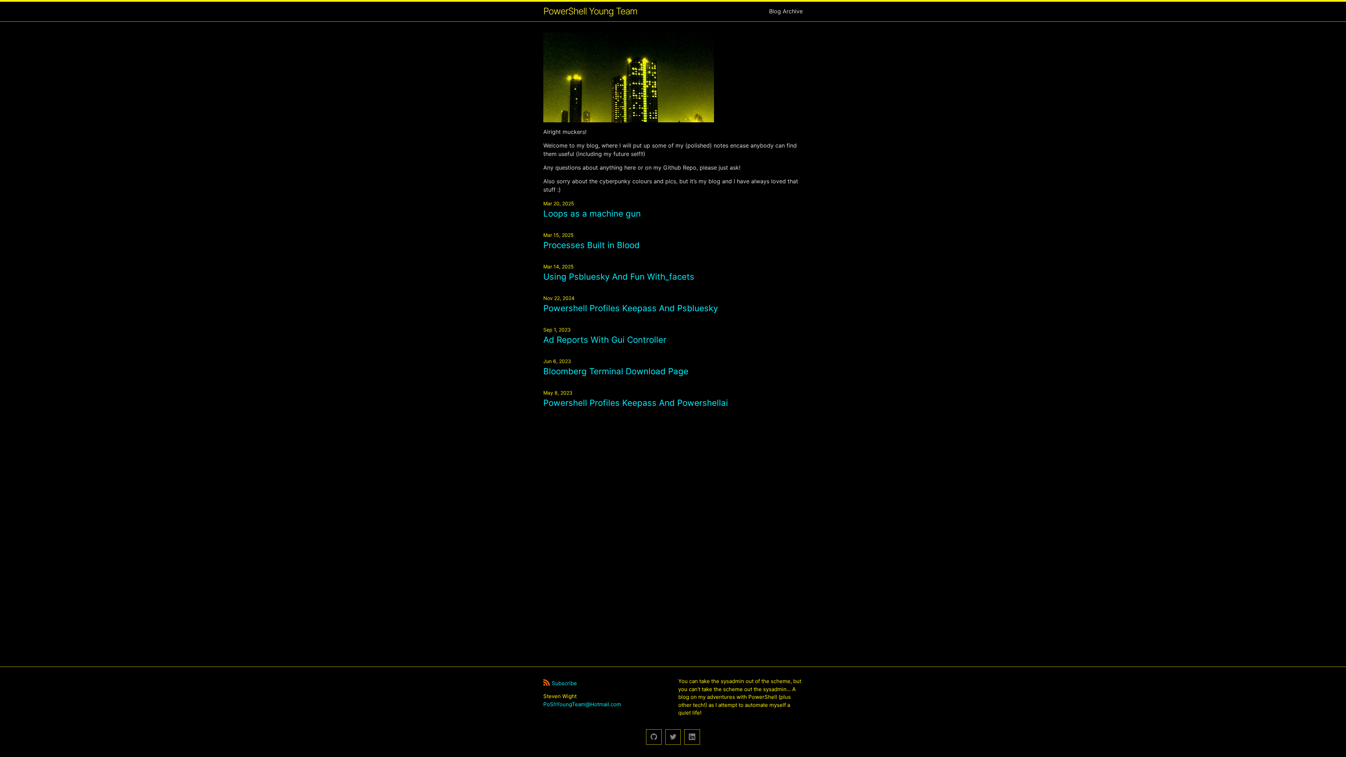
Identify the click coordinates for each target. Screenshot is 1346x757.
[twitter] (673, 737)
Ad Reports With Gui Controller (604, 340)
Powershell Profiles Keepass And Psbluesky (630, 308)
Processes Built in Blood (591, 245)
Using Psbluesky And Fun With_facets (618, 277)
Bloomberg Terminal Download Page (615, 371)
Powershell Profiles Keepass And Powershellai (635, 403)
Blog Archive (786, 11)
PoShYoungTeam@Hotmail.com (582, 704)
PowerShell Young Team (590, 11)
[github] (654, 737)
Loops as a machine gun (592, 214)
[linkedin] (692, 737)
